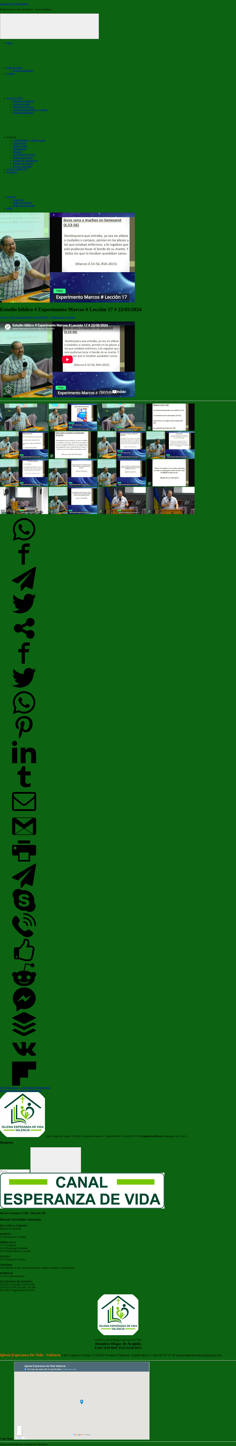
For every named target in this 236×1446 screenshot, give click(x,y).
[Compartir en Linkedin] (24, 763)
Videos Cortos (20, 146)
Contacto (11, 197)
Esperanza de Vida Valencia (14, 4)
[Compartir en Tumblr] (24, 788)
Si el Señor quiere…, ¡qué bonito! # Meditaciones (25, 1087)
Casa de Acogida (21, 104)
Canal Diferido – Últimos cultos (29, 140)
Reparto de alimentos (23, 101)
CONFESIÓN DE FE (24, 154)
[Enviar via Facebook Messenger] (24, 1010)
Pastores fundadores (23, 70)
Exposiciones (19, 143)
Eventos (10, 73)
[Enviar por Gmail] (24, 837)
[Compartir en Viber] (24, 936)
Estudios (17, 152)
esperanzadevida (24, 317)
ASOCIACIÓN (14, 98)
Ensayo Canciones (22, 166)
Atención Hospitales (23, 112)
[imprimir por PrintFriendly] (24, 862)
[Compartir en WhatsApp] (24, 540)
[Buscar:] (15, 1171)
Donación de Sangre (23, 107)
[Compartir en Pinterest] (24, 738)
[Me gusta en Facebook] (24, 961)
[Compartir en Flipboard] (24, 1084)
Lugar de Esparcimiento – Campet (30, 109)
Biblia (9, 208)
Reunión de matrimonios (25, 160)
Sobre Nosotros (14, 67)
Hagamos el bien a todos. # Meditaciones (21, 1090)
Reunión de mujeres (23, 157)
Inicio (9, 43)
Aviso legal (18, 199)
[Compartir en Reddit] (24, 985)
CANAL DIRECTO (16, 169)
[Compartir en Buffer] (24, 1035)
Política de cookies (22, 202)
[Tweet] (24, 614)
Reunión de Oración (23, 163)
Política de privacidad (24, 205)
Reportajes (11, 172)
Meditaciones (19, 149)
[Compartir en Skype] (24, 911)
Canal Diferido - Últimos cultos (49, 317)
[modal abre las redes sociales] (24, 639)
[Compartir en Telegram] (24, 590)
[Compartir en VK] (24, 1060)
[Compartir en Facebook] (24, 565)
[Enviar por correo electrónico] (24, 812)
